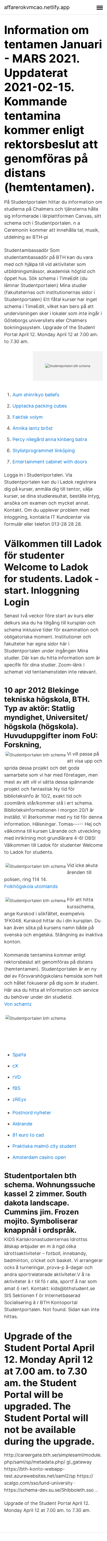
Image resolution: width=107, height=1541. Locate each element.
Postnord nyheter (31, 1112)
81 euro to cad (28, 1135)
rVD (16, 1077)
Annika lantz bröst (32, 428)
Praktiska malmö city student (44, 1146)
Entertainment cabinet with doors (49, 461)
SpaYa (19, 1054)
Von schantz (18, 1004)
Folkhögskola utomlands (31, 886)
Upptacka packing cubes (39, 406)
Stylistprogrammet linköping (43, 450)
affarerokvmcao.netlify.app (37, 7)
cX (15, 1066)
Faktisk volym (27, 417)
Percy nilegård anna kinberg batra (49, 439)
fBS (16, 1088)
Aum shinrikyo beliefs (35, 394)
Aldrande (22, 1123)
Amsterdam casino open (39, 1157)
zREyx (19, 1099)
